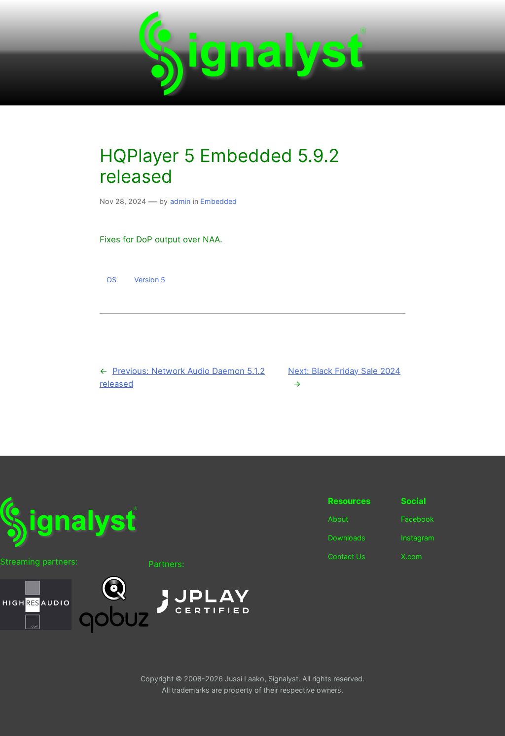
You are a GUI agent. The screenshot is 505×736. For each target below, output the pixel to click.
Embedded (218, 201)
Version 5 (149, 279)
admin (180, 201)
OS (111, 279)
